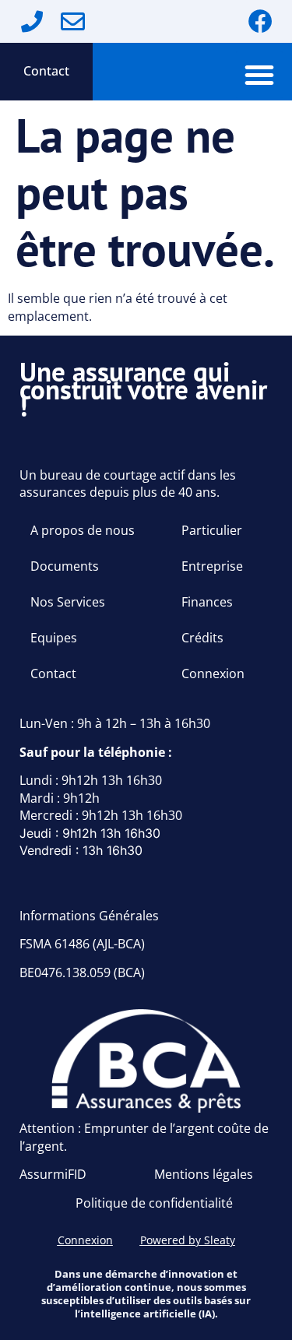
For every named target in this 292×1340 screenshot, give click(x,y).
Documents (64, 566)
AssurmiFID (52, 1174)
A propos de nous (82, 530)
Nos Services (67, 601)
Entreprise (212, 566)
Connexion (213, 673)
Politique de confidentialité (154, 1203)
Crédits (202, 637)
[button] (259, 74)
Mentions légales (203, 1174)
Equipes (53, 637)
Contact (46, 70)
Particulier (211, 530)
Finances (207, 601)
